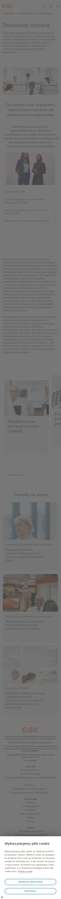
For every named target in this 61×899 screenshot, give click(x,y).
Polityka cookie (25, 871)
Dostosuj (30, 891)
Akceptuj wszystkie (30, 882)
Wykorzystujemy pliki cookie (27, 843)
